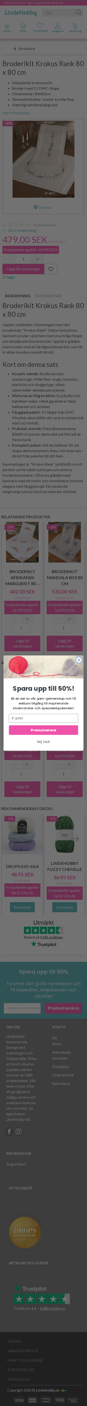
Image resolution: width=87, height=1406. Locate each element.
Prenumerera (43, 730)
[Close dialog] (79, 660)
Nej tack (43, 742)
